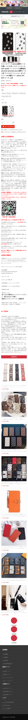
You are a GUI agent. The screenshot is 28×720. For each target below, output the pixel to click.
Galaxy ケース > (10, 28)
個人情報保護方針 (8, 663)
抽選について (6, 674)
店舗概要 (5, 654)
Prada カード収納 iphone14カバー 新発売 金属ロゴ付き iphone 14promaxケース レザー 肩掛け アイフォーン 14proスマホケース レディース (13, 612)
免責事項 (5, 660)
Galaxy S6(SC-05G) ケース (18, 28)
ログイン (18, 7)
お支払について (7, 688)
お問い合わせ (6, 705)
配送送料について (8, 694)
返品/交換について (8, 691)
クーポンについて (8, 677)
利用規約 (5, 657)
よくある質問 (6, 708)
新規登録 (9, 7)
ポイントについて (8, 680)
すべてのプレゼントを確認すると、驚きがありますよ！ (14, 131)
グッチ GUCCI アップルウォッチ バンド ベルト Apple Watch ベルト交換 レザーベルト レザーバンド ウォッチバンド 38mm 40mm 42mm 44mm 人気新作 (13, 387)
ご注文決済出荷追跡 (8, 702)
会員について (6, 671)
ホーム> (4, 28)
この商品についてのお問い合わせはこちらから (12, 129)
